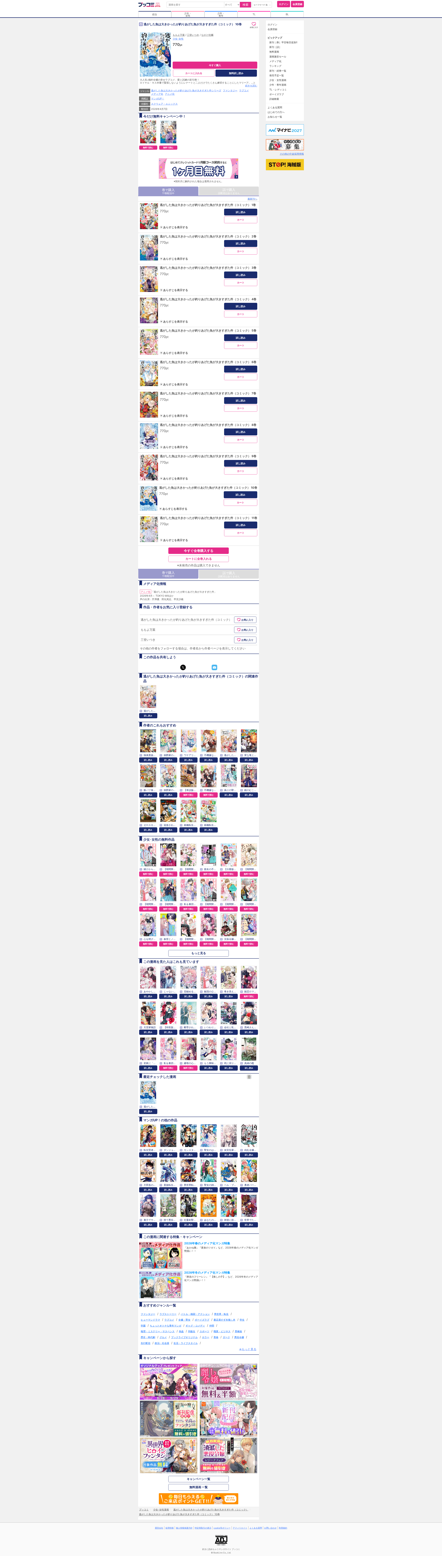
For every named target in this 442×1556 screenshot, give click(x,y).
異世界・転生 (221, 1314)
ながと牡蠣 (207, 34)
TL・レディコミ (278, 89)
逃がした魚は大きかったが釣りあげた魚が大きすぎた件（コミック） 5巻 (208, 330)
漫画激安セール (277, 56)
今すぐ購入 (215, 65)
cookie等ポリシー (222, 1528)
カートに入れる (193, 73)
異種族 (238, 1331)
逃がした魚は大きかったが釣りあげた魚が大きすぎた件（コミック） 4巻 (208, 299)
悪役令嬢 (239, 1337)
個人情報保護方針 (184, 1528)
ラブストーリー (168, 1314)
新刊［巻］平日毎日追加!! (283, 42)
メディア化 (157, 93)
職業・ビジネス (222, 1331)
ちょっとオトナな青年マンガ (165, 1325)
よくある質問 (275, 107)
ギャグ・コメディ (195, 1325)
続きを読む (251, 85)
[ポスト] (183, 667)
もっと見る (198, 953)
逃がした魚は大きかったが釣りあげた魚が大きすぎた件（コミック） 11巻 (208, 518)
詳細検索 (274, 98)
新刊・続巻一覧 (277, 70)
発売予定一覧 (276, 75)
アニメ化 (170, 93)
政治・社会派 (162, 1343)
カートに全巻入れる (198, 558)
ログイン (284, 4)
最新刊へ (252, 198)
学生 (242, 1319)
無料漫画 (274, 51)
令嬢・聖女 (184, 1319)
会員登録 (297, 4)
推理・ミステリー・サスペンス (158, 1331)
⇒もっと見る (247, 1349)
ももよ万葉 (179, 34)
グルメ (163, 1337)
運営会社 (159, 1528)
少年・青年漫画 (277, 84)
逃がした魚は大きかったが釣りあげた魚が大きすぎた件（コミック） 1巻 (208, 205)
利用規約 (283, 1528)
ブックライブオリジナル (184, 1337)
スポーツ (204, 1331)
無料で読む (148, 147)
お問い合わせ (270, 1528)
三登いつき (193, 34)
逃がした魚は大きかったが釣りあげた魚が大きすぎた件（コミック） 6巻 (208, 362)
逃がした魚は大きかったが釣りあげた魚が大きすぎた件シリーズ (186, 90)
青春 (216, 1337)
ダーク (226, 1337)
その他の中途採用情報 (292, 153)
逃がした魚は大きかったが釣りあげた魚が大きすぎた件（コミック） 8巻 (208, 425)
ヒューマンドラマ (150, 1319)
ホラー (205, 1337)
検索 (245, 4)
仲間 (211, 1325)
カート (240, 219)
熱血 (181, 1331)
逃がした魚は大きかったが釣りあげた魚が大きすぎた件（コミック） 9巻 (208, 456)
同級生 (191, 1331)
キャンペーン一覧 (198, 1479)
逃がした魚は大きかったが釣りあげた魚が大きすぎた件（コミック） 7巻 (208, 393)
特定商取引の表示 (203, 1528)
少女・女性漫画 (277, 80)
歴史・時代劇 (148, 1337)
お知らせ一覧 (275, 116)
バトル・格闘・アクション (195, 1314)
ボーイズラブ (202, 1319)
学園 (143, 1325)
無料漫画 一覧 (198, 1487)
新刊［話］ (275, 47)
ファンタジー (230, 90)
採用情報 (169, 1528)
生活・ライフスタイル (186, 1343)
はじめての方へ (276, 112)
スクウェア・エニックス (164, 103)
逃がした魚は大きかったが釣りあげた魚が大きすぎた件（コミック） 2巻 (208, 236)
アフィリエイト (240, 1528)
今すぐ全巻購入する (198, 551)
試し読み (241, 212)
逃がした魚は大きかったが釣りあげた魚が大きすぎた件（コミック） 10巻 (208, 487)
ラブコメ (244, 90)
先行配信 (145, 1343)
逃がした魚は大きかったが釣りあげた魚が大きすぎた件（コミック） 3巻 (208, 267)
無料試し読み (236, 73)
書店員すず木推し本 (224, 1319)
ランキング (275, 65)
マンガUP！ (157, 98)
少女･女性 (178, 38)
